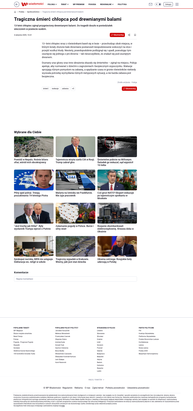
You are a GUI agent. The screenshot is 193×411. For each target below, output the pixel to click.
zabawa (65, 88)
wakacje (55, 88)
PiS (140, 331)
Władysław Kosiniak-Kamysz (65, 357)
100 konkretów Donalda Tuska (24, 354)
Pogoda (92, 4)
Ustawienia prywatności (137, 388)
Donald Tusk (59, 345)
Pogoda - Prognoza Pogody (23, 342)
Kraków (99, 339)
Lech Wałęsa (59, 359)
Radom (99, 362)
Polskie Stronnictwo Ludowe (149, 339)
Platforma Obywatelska (147, 336)
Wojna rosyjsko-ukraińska (23, 333)
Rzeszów (100, 368)
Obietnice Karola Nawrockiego (24, 351)
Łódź (98, 342)
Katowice (100, 365)
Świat (64, 4)
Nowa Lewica (143, 348)
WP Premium (78, 4)
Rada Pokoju (18, 336)
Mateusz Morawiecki (62, 333)
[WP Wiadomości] (34, 4)
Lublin (99, 371)
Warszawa (101, 333)
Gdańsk (99, 351)
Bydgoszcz (101, 354)
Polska (51, 4)
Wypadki (17, 345)
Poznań (100, 348)
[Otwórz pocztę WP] (150, 4)
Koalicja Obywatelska (146, 333)
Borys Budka (59, 351)
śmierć (45, 88)
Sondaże (17, 348)
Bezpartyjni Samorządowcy (148, 354)
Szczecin (100, 345)
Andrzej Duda (60, 342)
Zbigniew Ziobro (61, 339)
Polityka (122, 4)
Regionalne (105, 4)
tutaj (62, 406)
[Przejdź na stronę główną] (16, 6)
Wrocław (100, 336)
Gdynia (99, 359)
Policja (16, 339)
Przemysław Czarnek (62, 336)
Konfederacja (143, 342)
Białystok (100, 357)
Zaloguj (168, 4)
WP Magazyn (18, 331)
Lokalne (100, 331)
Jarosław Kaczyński (62, 331)
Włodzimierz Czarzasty (63, 354)
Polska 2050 (143, 351)
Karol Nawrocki (60, 362)
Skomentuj (119, 35)
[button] (158, 4)
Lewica (141, 345)
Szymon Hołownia (61, 348)
